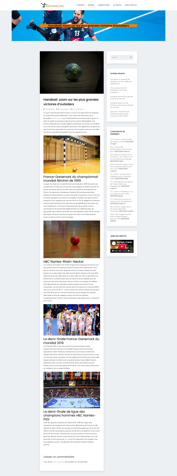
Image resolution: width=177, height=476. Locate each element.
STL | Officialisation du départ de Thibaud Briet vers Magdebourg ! (121, 184)
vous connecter (59, 462)
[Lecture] (113, 251)
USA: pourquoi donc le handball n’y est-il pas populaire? (118, 90)
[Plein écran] (131, 251)
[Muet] (129, 251)
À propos (81, 5)
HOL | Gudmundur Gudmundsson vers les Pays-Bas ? (121, 149)
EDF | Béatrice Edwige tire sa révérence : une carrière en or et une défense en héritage (121, 157)
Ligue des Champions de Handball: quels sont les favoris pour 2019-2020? (119, 113)
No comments (77, 109)
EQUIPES (91, 5)
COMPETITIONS (103, 5)
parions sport (56, 118)
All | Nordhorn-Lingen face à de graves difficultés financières (120, 209)
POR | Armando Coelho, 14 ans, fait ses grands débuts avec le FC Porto (121, 166)
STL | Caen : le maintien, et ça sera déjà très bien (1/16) (121, 192)
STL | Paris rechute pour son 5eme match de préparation (121, 200)
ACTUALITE (117, 5)
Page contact (131, 5)
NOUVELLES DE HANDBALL (117, 132)
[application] (122, 246)
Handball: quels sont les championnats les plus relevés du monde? (121, 105)
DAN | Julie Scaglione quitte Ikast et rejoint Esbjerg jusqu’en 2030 (120, 216)
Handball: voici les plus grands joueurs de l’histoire (121, 97)
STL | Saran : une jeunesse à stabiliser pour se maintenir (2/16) (120, 176)
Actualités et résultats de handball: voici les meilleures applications (121, 81)
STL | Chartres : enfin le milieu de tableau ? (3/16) (121, 140)
